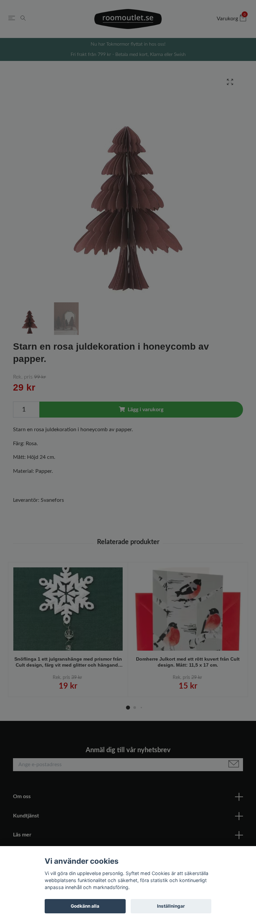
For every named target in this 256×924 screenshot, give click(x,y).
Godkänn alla (85, 906)
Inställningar (171, 906)
